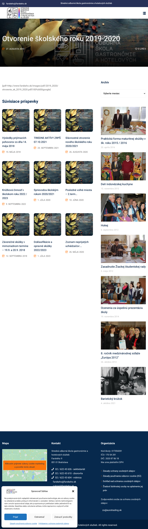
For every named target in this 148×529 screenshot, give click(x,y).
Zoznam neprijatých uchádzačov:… (77, 244)
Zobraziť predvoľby (63, 517)
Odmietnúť (39, 517)
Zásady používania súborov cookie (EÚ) (122, 476)
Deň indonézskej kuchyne (117, 184)
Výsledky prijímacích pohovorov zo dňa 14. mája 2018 (14, 142)
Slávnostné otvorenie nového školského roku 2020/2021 (78, 142)
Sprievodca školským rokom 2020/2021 (46, 192)
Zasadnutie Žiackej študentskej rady (123, 267)
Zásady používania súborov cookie (23, 523)
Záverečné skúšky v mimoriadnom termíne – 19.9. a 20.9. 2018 (15, 246)
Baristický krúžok (111, 399)
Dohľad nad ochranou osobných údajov (121, 481)
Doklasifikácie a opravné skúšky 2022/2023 (43, 246)
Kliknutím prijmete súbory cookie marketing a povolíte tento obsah (24, 465)
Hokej (104, 225)
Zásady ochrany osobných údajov (119, 471)
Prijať (15, 517)
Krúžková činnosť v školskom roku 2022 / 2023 (14, 194)
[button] (73, 491)
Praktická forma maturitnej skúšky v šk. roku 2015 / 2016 (123, 141)
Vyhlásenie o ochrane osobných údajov (53, 523)
